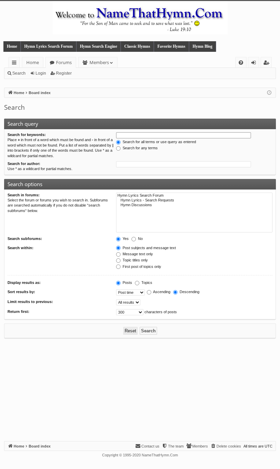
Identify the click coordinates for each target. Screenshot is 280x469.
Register (64, 73)
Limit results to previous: (30, 302)
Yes (125, 239)
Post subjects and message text (149, 248)
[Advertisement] (140, 390)
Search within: (20, 248)
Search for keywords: (27, 135)
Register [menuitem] (267, 63)
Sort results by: (21, 292)
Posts (127, 283)
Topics (146, 283)
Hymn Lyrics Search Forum (48, 46)
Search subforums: (25, 239)
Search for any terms (140, 148)
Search (19, 73)
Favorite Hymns (171, 46)
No (140, 239)
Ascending (161, 292)
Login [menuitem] (255, 63)
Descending (189, 292)
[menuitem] (241, 62)
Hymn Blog (202, 46)
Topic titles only (135, 260)
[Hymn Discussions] (194, 205)
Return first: (18, 311)
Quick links (15, 63)
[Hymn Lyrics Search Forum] (194, 195)
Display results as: (24, 283)
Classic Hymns (137, 46)
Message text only (137, 254)
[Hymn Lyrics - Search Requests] (194, 200)
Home (12, 46)
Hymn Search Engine (98, 46)
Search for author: (24, 164)
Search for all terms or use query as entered (159, 142)
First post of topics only (141, 266)
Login (41, 73)
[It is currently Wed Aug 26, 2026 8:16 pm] (269, 93)
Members (99, 62)
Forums (64, 62)
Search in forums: (24, 195)
